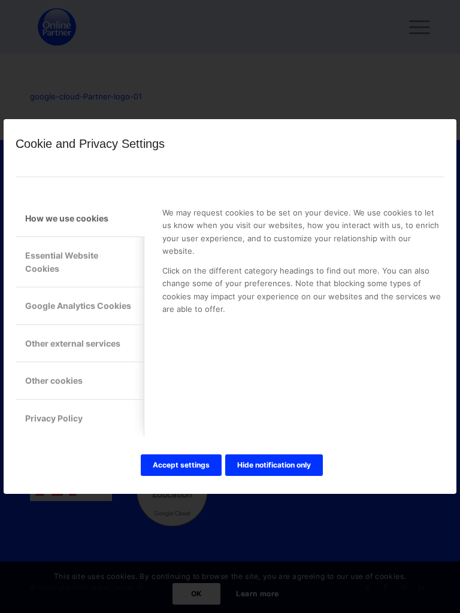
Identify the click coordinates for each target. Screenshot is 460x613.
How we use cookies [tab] (66, 218)
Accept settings (181, 464)
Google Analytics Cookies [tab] (78, 306)
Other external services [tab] (72, 343)
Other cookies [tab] (54, 380)
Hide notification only (274, 464)
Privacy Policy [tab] (54, 418)
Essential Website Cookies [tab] (61, 261)
